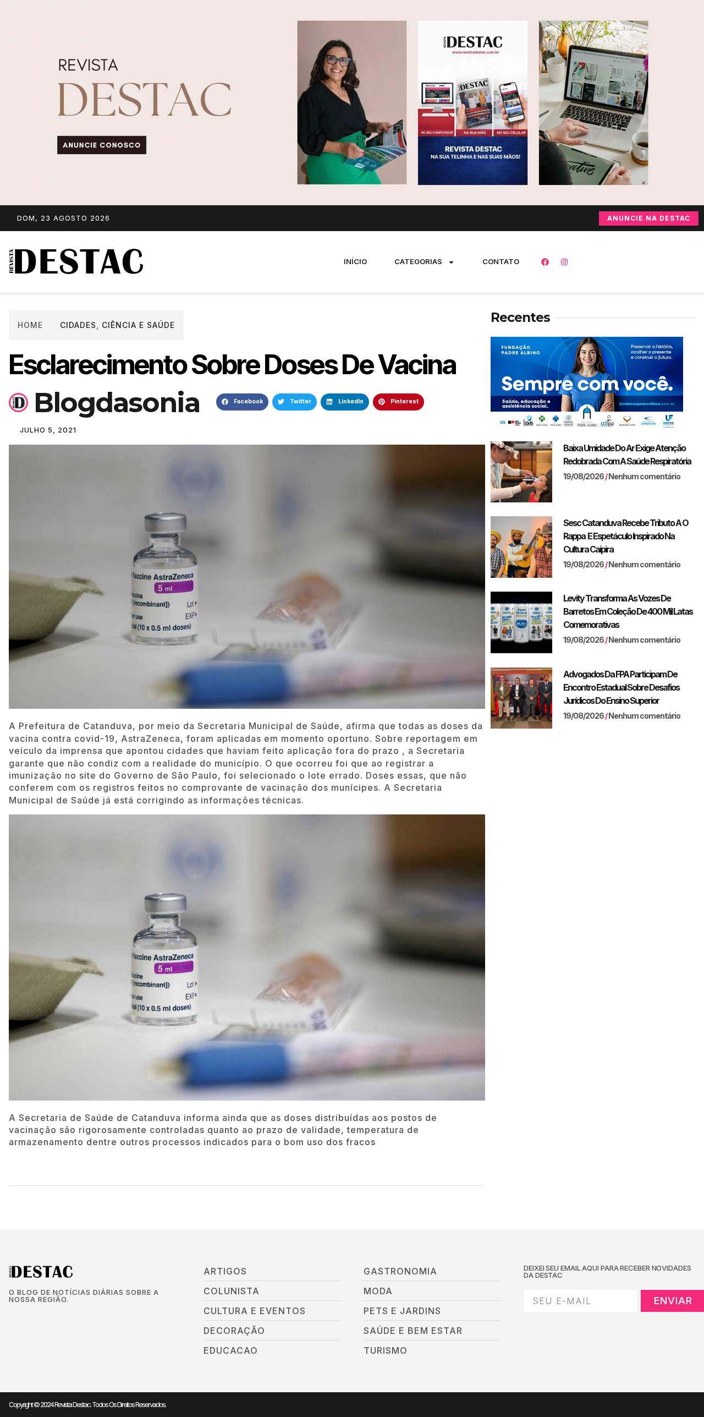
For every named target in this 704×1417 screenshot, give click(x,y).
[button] (242, 402)
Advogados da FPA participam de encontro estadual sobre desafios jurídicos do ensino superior (621, 687)
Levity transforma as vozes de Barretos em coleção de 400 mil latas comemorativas (627, 611)
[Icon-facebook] (12, 1318)
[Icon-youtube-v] (69, 1318)
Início (355, 261)
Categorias (418, 261)
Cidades (78, 325)
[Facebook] (545, 262)
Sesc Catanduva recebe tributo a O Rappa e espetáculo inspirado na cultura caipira (625, 536)
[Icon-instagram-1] (50, 1318)
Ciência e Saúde (138, 325)
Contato (500, 261)
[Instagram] (564, 262)
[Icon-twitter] (31, 1318)
